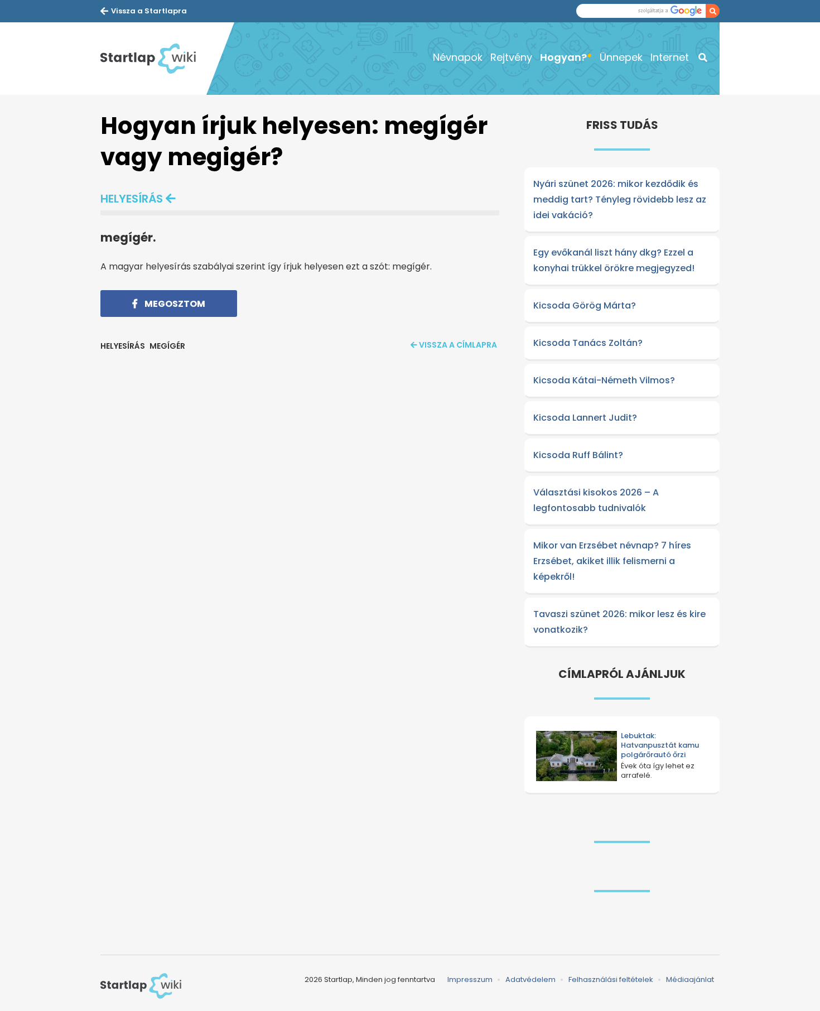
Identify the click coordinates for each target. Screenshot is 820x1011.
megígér (167, 346)
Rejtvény (511, 57)
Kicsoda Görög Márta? (584, 305)
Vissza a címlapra (458, 344)
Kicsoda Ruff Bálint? (578, 455)
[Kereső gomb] (713, 11)
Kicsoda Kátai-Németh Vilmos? (604, 380)
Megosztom (174, 303)
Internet (669, 57)
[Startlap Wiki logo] (140, 986)
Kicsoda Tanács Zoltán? (588, 342)
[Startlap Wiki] (153, 58)
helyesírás (131, 198)
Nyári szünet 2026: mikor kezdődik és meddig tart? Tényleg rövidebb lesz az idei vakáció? (619, 199)
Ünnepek (621, 57)
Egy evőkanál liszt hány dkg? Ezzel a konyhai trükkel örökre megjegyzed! (613, 260)
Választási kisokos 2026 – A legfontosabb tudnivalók (596, 500)
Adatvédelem (530, 979)
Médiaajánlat (690, 979)
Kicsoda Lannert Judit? (585, 417)
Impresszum (470, 979)
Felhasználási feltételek (610, 979)
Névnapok (458, 57)
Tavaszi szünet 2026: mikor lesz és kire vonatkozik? (619, 622)
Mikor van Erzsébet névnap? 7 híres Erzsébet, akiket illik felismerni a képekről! (612, 561)
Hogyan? (563, 57)
